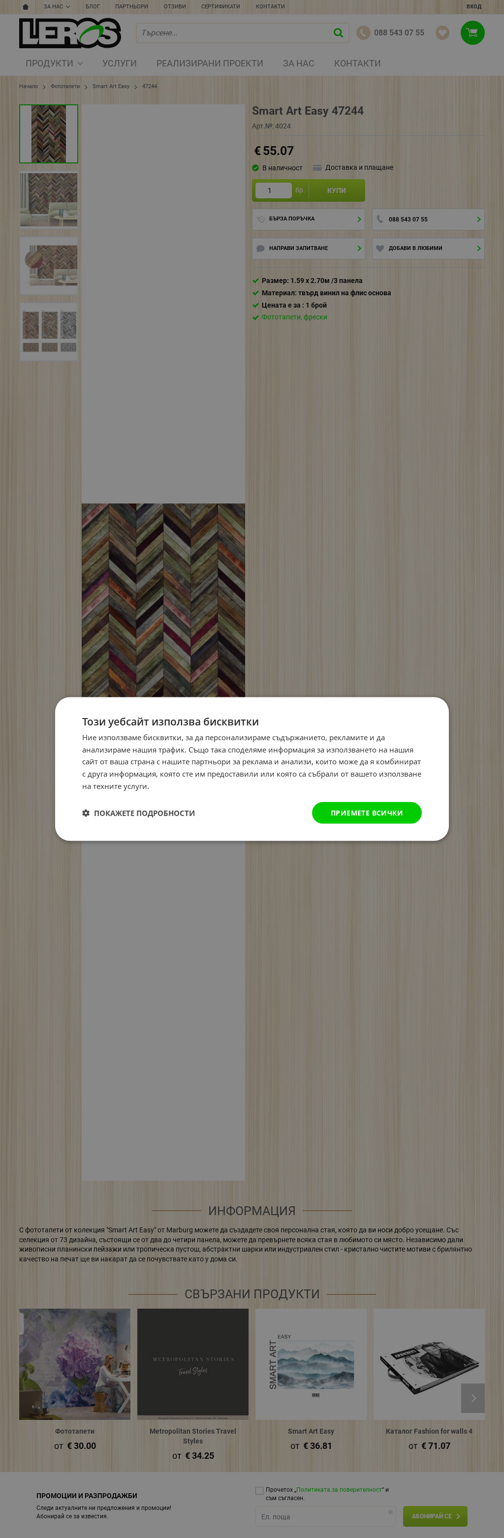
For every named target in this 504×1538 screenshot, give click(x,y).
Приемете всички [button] (367, 812)
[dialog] (252, 769)
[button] (138, 813)
